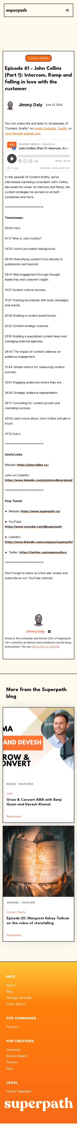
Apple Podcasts (45, 128)
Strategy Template (18, 997)
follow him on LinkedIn (46, 647)
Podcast (11, 1062)
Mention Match (16, 1056)
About (10, 985)
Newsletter (13, 1049)
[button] (67, 10)
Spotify (62, 128)
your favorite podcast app (22, 133)
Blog (9, 991)
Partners (12, 1027)
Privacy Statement (18, 1091)
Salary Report (15, 1004)
